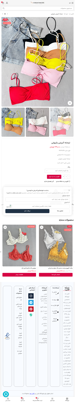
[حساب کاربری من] (7, 3)
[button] (72, 62)
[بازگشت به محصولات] (5, 14)
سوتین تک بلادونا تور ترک (28, 268)
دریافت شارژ (27, 211)
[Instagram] (31, 296)
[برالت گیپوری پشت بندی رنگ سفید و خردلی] (56, 245)
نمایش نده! (60, 211)
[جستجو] (3, 8)
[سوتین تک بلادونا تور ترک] (19, 245)
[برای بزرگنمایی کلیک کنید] (70, 103)
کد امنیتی (67, 202)
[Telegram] (31, 302)
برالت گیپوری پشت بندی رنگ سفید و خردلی (60, 268)
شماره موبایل (66, 196)
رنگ (69, 167)
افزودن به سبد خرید (54, 177)
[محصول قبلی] (7, 14)
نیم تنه (66, 14)
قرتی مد (71, 14)
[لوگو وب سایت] (37, 3)
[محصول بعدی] (2, 14)
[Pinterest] (31, 309)
